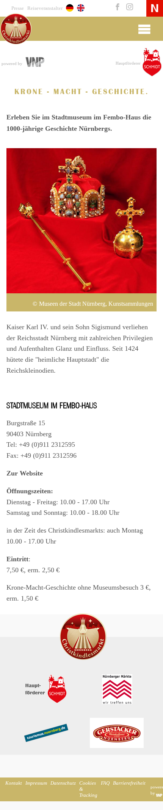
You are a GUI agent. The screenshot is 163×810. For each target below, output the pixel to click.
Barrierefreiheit (129, 783)
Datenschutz (63, 783)
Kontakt (13, 783)
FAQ (105, 783)
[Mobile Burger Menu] (144, 29)
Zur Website (24, 473)
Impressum (36, 783)
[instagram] (128, 7)
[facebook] (117, 7)
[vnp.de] (34, 63)
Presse (17, 8)
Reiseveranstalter (45, 8)
